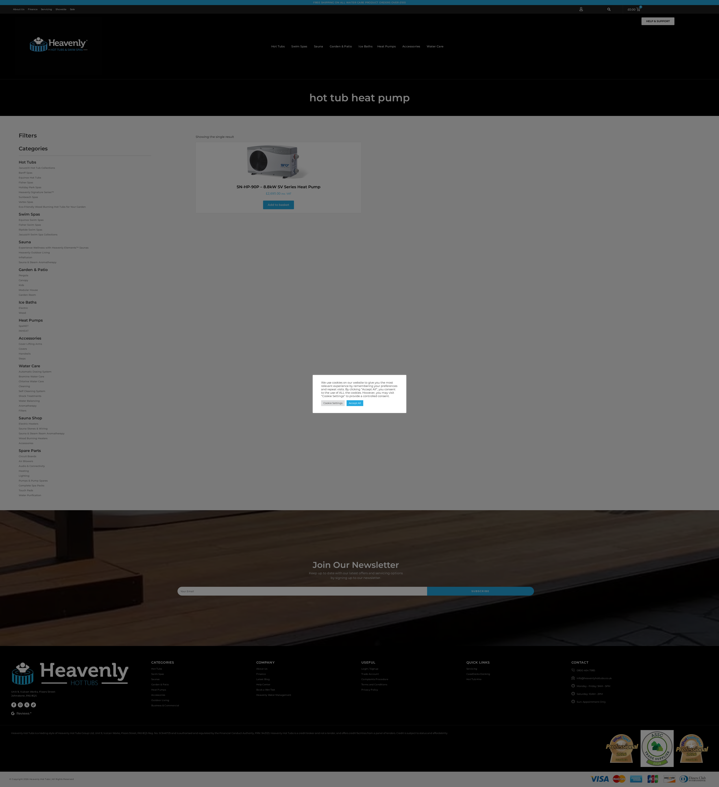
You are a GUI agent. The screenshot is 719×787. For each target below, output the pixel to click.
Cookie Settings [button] (332, 403)
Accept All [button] (355, 403)
